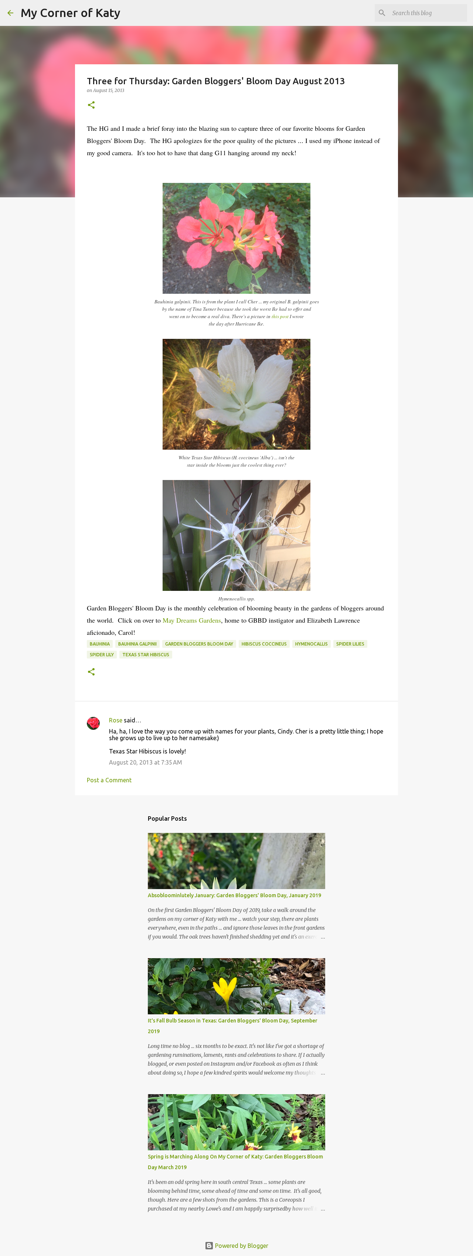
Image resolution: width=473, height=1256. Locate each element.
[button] (91, 105)
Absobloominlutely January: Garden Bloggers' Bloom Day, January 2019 (234, 895)
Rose (115, 720)
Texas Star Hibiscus (145, 654)
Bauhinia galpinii (137, 643)
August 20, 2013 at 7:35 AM (145, 762)
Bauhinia (100, 643)
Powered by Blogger (241, 1245)
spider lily (102, 654)
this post (280, 316)
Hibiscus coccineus (264, 643)
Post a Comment (109, 780)
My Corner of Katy (70, 12)
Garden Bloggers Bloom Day (199, 643)
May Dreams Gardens (192, 620)
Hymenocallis (311, 643)
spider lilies (350, 643)
